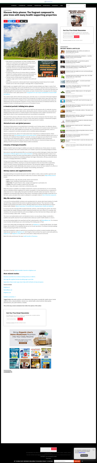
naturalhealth (46, 5)
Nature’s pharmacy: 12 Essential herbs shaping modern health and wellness (34, 206)
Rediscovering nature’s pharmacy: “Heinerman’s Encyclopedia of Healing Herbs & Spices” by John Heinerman (79, 116)
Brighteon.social (16, 233)
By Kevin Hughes (73, 88)
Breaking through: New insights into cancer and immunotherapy (79, 71)
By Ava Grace (72, 93)
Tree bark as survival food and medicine (74, 96)
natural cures (25, 301)
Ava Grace (13, 18)
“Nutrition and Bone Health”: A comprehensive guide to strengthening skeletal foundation (77, 61)
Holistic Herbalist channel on (25, 270)
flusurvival (14, 5)
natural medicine (40, 301)
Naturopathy (48, 301)
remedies (24, 302)
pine (13, 302)
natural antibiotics (16, 301)
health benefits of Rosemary (30, 236)
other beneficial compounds (49, 195)
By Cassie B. (72, 58)
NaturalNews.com (46, 220)
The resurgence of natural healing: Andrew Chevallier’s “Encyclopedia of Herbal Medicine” (77, 135)
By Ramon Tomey (73, 117)
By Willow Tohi (72, 72)
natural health (32, 301)
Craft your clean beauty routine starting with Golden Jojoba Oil (79, 145)
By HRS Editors (72, 146)
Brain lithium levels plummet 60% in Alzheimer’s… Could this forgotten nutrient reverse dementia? (79, 56)
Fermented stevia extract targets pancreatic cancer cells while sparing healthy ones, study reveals (79, 76)
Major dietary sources (50, 175)
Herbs (10, 301)
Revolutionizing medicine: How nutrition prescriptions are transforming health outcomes (78, 51)
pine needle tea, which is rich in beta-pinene (25, 135)
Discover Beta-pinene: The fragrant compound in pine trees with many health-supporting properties (79, 105)
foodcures (29, 5)
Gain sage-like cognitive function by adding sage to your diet (18, 279)
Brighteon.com (20, 232)
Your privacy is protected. (10, 322)
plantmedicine (22, 5)
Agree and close (84, 455)
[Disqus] (31, 390)
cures (61, 5)
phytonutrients (7, 302)
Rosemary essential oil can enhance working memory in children (19, 276)
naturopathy (55, 5)
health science (48, 299)
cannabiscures (37, 5)
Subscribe (77, 461)
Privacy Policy (48, 458)
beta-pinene (34, 299)
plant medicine (18, 302)
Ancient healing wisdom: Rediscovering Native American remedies (79, 130)
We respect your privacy (42, 454)
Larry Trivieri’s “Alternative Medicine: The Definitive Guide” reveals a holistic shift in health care (78, 86)
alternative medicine (16, 299)
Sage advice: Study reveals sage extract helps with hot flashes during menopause (23, 282)
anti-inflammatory (26, 299)
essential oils (41, 299)
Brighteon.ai (36, 224)
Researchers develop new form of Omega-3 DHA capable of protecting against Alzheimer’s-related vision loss (78, 67)
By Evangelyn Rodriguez (74, 68)
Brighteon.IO (7, 233)
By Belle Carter (73, 53)
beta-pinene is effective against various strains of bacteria (18, 153)
